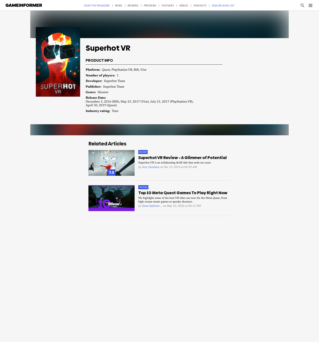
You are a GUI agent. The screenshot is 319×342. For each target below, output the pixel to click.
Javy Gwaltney (151, 167)
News (118, 5)
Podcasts (200, 5)
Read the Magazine (97, 5)
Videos (183, 5)
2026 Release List (223, 5)
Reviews (133, 5)
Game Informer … (152, 206)
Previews (150, 5)
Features (168, 5)
